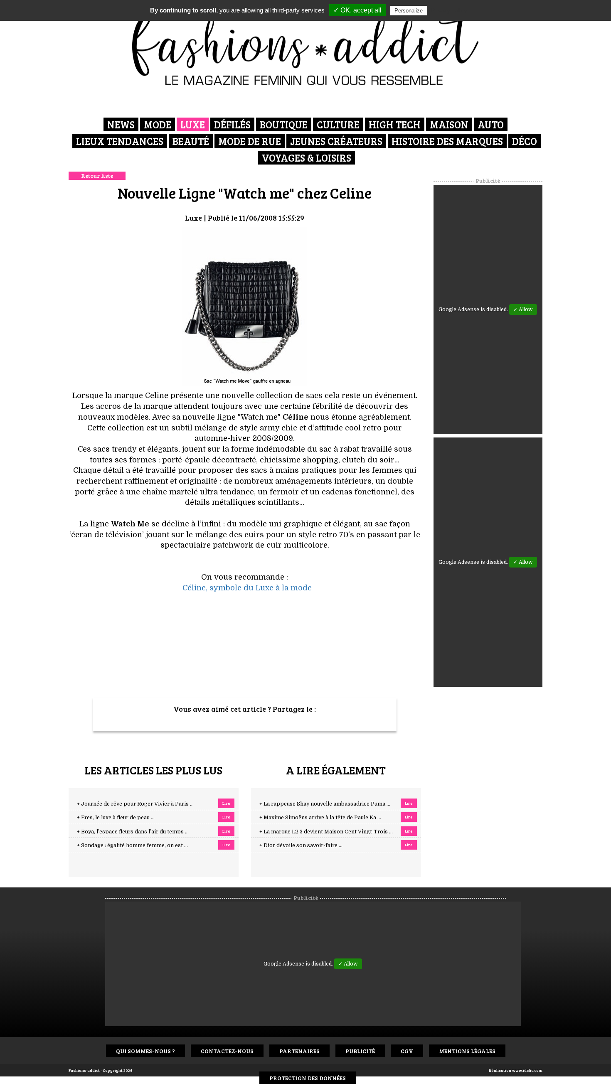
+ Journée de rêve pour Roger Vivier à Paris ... (135, 804)
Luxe (192, 124)
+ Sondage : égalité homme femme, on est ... (132, 845)
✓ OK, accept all (357, 10)
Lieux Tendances (119, 141)
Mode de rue (249, 141)
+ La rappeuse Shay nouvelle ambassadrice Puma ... (324, 804)
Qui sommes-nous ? (145, 1051)
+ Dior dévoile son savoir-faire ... (300, 845)
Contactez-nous (227, 1051)
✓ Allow (523, 309)
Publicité (360, 1051)
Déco (524, 141)
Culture (338, 124)
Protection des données (307, 1078)
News (121, 124)
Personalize (408, 10)
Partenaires (299, 1051)
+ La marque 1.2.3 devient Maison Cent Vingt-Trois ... (326, 832)
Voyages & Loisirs (306, 158)
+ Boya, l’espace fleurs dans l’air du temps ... (133, 832)
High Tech (395, 124)
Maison (449, 124)
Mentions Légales (467, 1051)
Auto (491, 124)
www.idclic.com (527, 1070)
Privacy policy (449, 10)
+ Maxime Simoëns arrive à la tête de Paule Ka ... (320, 818)
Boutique (284, 124)
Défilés (232, 124)
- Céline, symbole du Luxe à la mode (244, 588)
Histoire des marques (447, 141)
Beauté (190, 141)
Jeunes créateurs (336, 141)
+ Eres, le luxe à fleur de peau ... (116, 818)
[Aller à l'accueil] (305, 45)
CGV (407, 1051)
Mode (157, 124)
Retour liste (97, 175)
